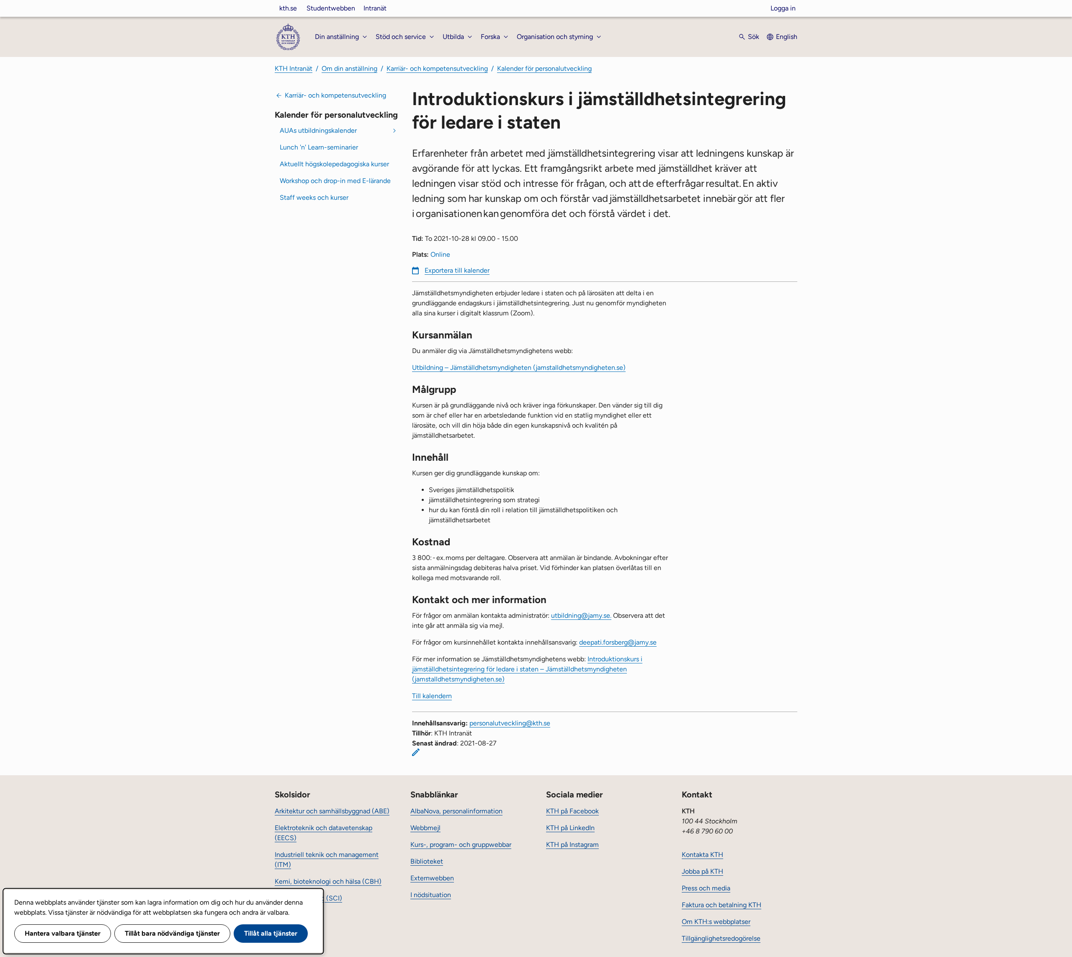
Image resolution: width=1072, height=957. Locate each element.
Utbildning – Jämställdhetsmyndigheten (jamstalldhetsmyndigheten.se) (519, 367)
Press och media (706, 888)
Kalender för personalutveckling (544, 68)
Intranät (375, 8)
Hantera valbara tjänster (62, 933)
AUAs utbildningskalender (318, 130)
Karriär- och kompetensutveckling (437, 68)
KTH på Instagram (572, 845)
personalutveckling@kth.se (509, 723)
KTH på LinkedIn (570, 828)
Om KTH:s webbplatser (716, 922)
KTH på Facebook (572, 811)
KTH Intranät (293, 68)
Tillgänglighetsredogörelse (721, 938)
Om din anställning (349, 68)
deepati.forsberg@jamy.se (618, 642)
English (786, 37)
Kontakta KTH (702, 855)
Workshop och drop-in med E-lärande (335, 181)
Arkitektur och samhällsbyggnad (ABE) (332, 811)
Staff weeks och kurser (314, 197)
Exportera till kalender (457, 270)
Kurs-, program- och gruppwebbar (460, 845)
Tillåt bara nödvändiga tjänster (172, 933)
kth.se (288, 8)
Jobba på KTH (702, 871)
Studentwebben (331, 8)
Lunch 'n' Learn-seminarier (319, 147)
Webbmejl (425, 828)
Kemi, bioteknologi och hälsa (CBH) (328, 881)
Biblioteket (426, 861)
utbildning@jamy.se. (581, 615)
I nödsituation (430, 895)
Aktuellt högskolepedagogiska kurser (334, 164)
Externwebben (432, 878)
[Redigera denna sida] (416, 752)
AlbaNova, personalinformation (456, 811)
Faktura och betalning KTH (721, 905)
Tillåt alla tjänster (270, 933)
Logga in (783, 8)
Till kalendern (432, 696)
